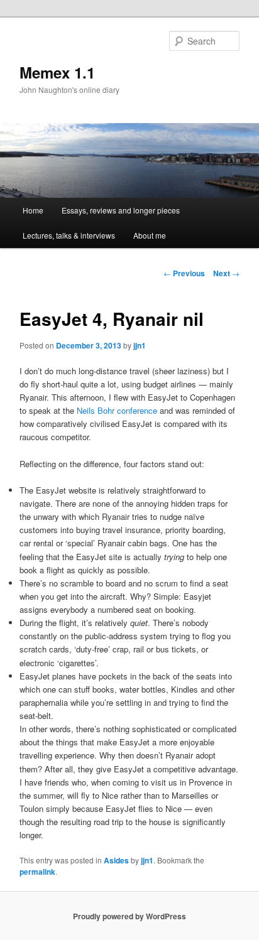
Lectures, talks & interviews (69, 235)
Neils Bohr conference (117, 410)
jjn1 (139, 345)
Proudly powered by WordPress (129, 916)
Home (33, 210)
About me (149, 235)
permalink (37, 871)
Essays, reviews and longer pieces (121, 210)
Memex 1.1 (57, 72)
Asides (116, 860)
